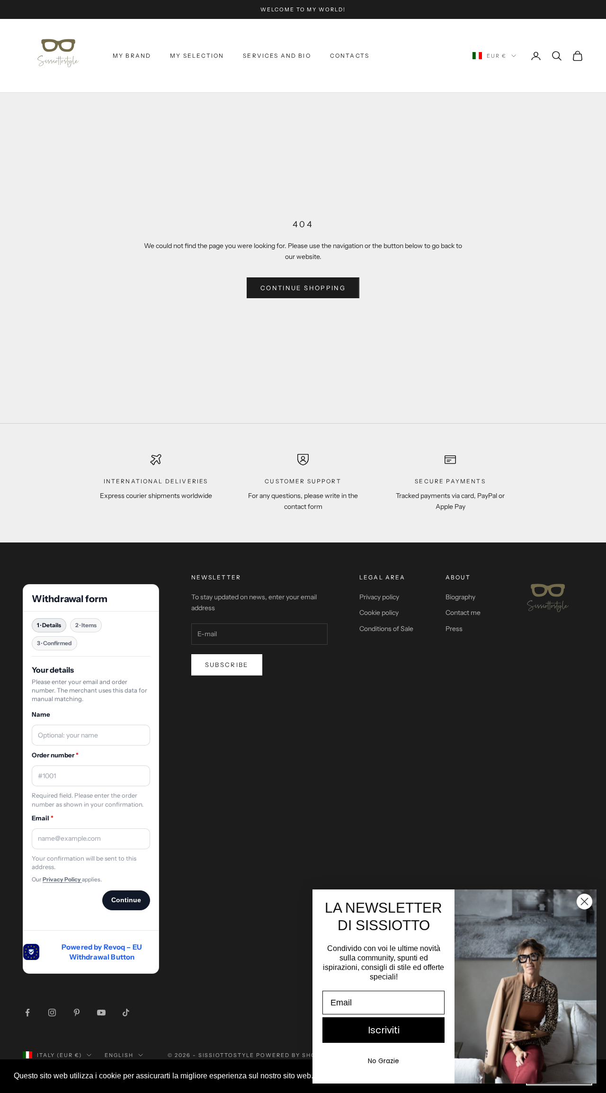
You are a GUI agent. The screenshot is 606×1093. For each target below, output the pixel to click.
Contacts (349, 55)
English (119, 1055)
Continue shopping (303, 288)
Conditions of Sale (386, 628)
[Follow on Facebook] (27, 1012)
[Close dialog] (584, 901)
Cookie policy (379, 612)
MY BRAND (132, 55)
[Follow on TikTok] (126, 1012)
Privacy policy (379, 597)
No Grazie (383, 1061)
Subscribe (227, 664)
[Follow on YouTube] (101, 1012)
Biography (460, 597)
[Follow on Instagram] (52, 1012)
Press (454, 628)
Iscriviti (384, 1030)
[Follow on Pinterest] (76, 1012)
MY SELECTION (197, 55)
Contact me (463, 612)
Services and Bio (277, 55)
